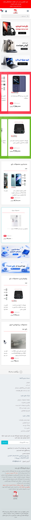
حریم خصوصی (26, 423)
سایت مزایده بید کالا (24, 408)
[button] (3, 11)
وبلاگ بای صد (26, 425)
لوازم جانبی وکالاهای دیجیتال (22, 388)
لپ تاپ (28, 385)
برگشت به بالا (14, 372)
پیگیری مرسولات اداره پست (22, 405)
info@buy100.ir (16, 461)
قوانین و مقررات (25, 402)
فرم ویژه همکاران (25, 411)
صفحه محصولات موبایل (24, 400)
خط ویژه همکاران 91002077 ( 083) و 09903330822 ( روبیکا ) (18, 457)
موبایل (28, 382)
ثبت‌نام (5, 442)
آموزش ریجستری (25, 431)
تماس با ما (27, 428)
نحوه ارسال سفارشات (24, 420)
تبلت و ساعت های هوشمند (23, 390)
